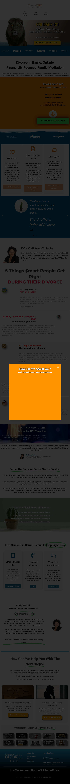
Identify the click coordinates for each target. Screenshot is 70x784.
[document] (35, 392)
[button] (58, 366)
